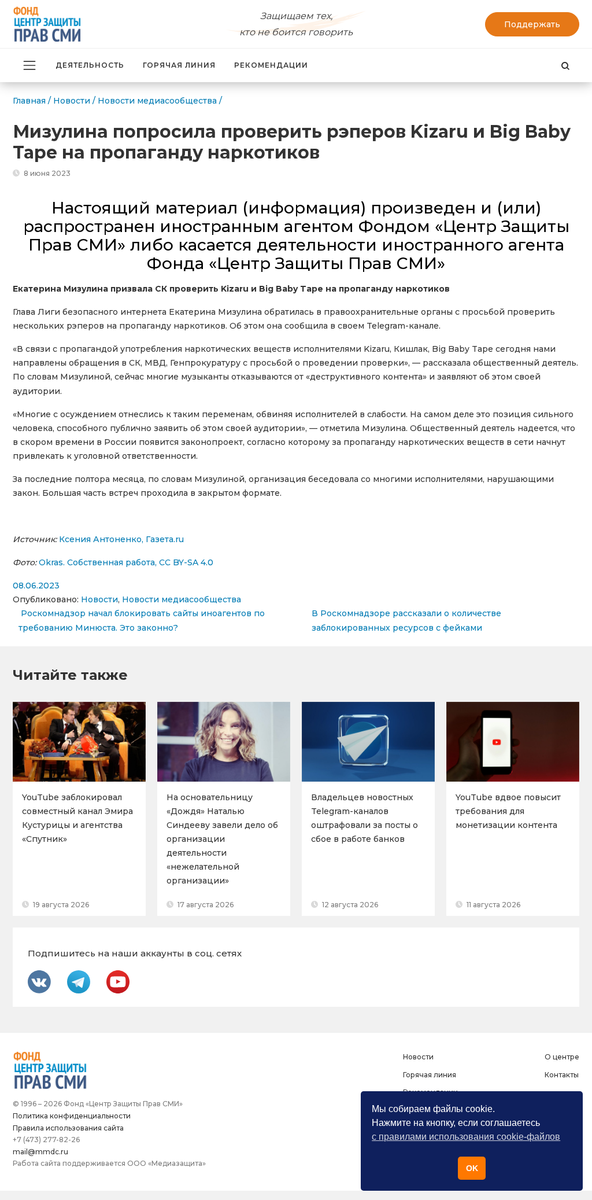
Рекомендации (271, 65)
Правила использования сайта (68, 1128)
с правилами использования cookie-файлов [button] (466, 1137)
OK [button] (472, 1168)
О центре (562, 1056)
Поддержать (532, 24)
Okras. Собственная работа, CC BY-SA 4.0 (126, 562)
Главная (29, 100)
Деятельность (90, 65)
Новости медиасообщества (181, 599)
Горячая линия (179, 65)
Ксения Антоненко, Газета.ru (121, 539)
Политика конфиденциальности (72, 1115)
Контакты (562, 1074)
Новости (99, 599)
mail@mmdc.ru (40, 1151)
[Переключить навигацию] (29, 65)
